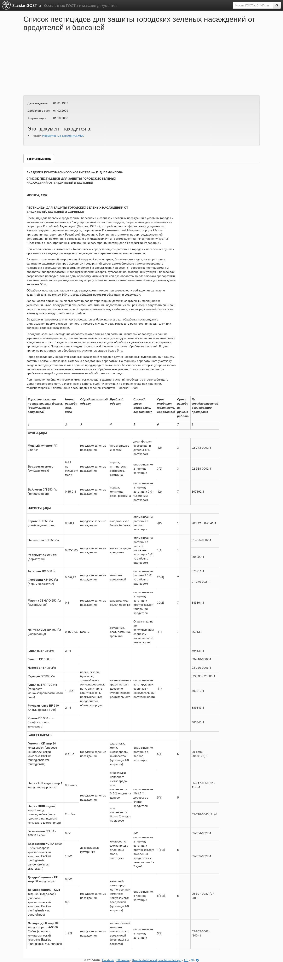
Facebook (108, 960)
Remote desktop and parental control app (156, 960)
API (186, 960)
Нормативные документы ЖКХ (63, 135)
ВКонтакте (122, 960)
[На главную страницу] (6, 5)
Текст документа (39, 158)
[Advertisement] (70, 62)
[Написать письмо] (192, 960)
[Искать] (277, 5)
